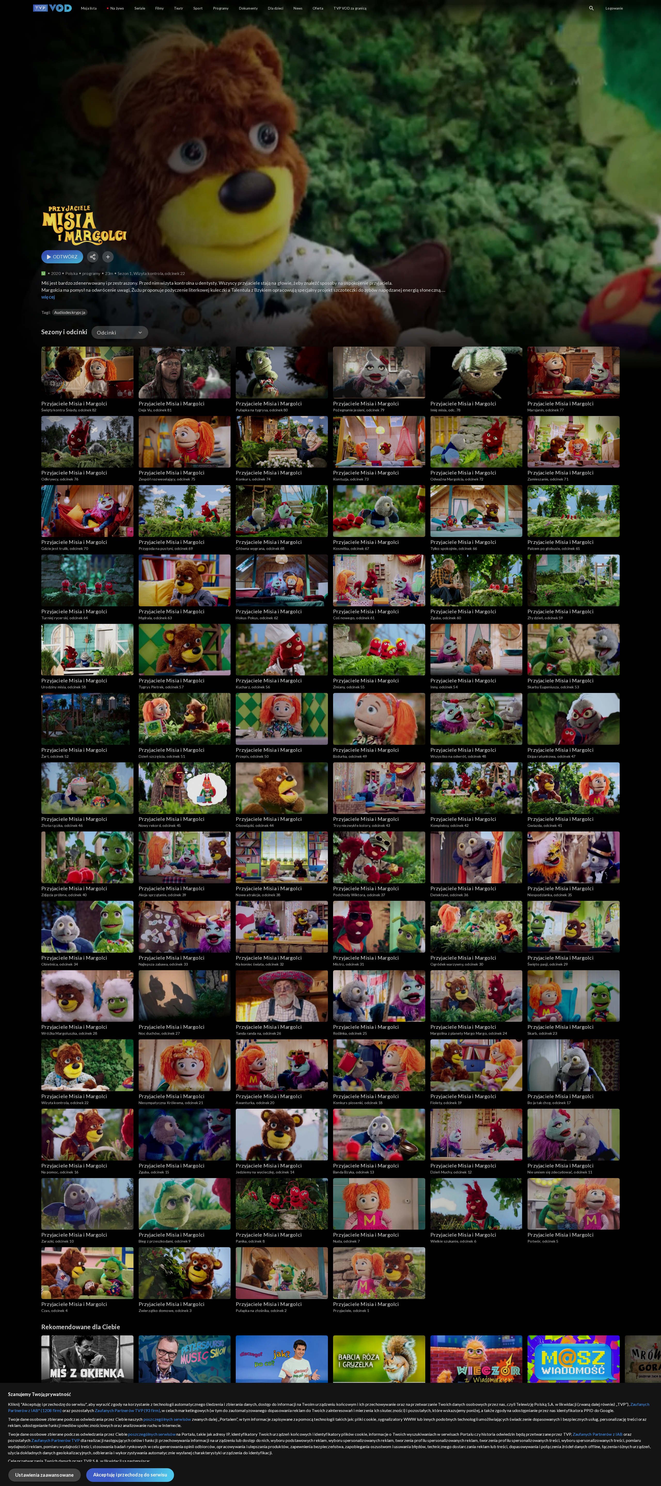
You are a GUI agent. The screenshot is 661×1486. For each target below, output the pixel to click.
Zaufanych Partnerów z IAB (598, 1434)
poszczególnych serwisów (167, 1419)
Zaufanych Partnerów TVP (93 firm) (127, 1410)
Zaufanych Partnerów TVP (55, 1440)
